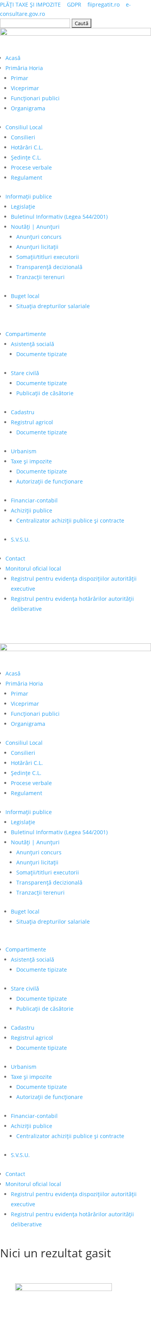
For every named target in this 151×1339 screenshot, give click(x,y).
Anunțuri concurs (39, 236)
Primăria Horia (24, 68)
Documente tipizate (41, 354)
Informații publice (28, 196)
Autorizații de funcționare (49, 481)
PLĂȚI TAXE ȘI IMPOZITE (30, 4)
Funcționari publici (35, 98)
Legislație (23, 206)
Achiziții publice (31, 510)
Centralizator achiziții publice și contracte (70, 520)
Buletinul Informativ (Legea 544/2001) (59, 216)
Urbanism (23, 451)
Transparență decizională (49, 267)
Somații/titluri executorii (47, 257)
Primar (19, 78)
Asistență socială (32, 344)
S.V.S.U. (20, 539)
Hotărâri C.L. (27, 147)
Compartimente (25, 334)
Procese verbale (31, 167)
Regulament (26, 177)
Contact (15, 558)
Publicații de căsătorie (45, 393)
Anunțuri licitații (37, 246)
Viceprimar (25, 88)
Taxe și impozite (31, 461)
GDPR (74, 4)
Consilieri (23, 137)
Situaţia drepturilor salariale (53, 306)
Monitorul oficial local (33, 568)
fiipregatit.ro (104, 4)
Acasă (13, 58)
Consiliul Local (24, 127)
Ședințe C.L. (26, 157)
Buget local (25, 296)
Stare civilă (25, 373)
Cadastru (22, 412)
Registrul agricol (32, 422)
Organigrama (28, 108)
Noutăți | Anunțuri (35, 226)
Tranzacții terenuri (40, 277)
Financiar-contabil (34, 500)
